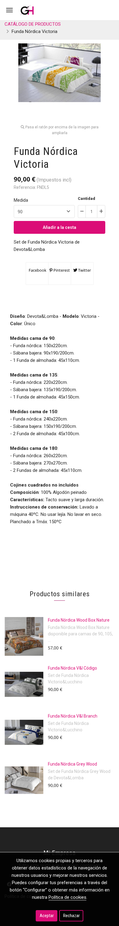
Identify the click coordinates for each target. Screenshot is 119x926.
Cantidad (86, 198)
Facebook (37, 270)
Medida (21, 200)
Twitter (84, 270)
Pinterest (61, 270)
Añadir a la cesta (59, 227)
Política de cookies (67, 897)
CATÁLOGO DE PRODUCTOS (33, 24)
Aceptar (47, 915)
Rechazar (71, 915)
